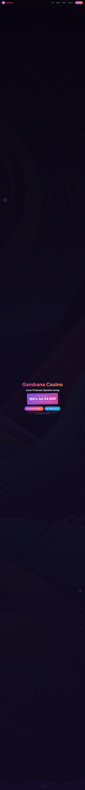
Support (58, 2)
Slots (52, 2)
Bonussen (70, 2)
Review (64, 2)
